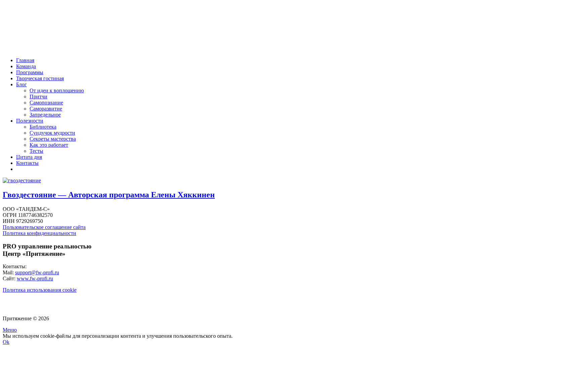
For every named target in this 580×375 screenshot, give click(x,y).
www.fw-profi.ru (35, 278)
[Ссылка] (41, 49)
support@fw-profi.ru (37, 272)
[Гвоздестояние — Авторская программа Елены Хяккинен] (22, 180)
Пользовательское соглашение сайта (44, 227)
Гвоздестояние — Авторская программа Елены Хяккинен (109, 194)
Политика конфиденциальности (39, 233)
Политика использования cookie (40, 290)
